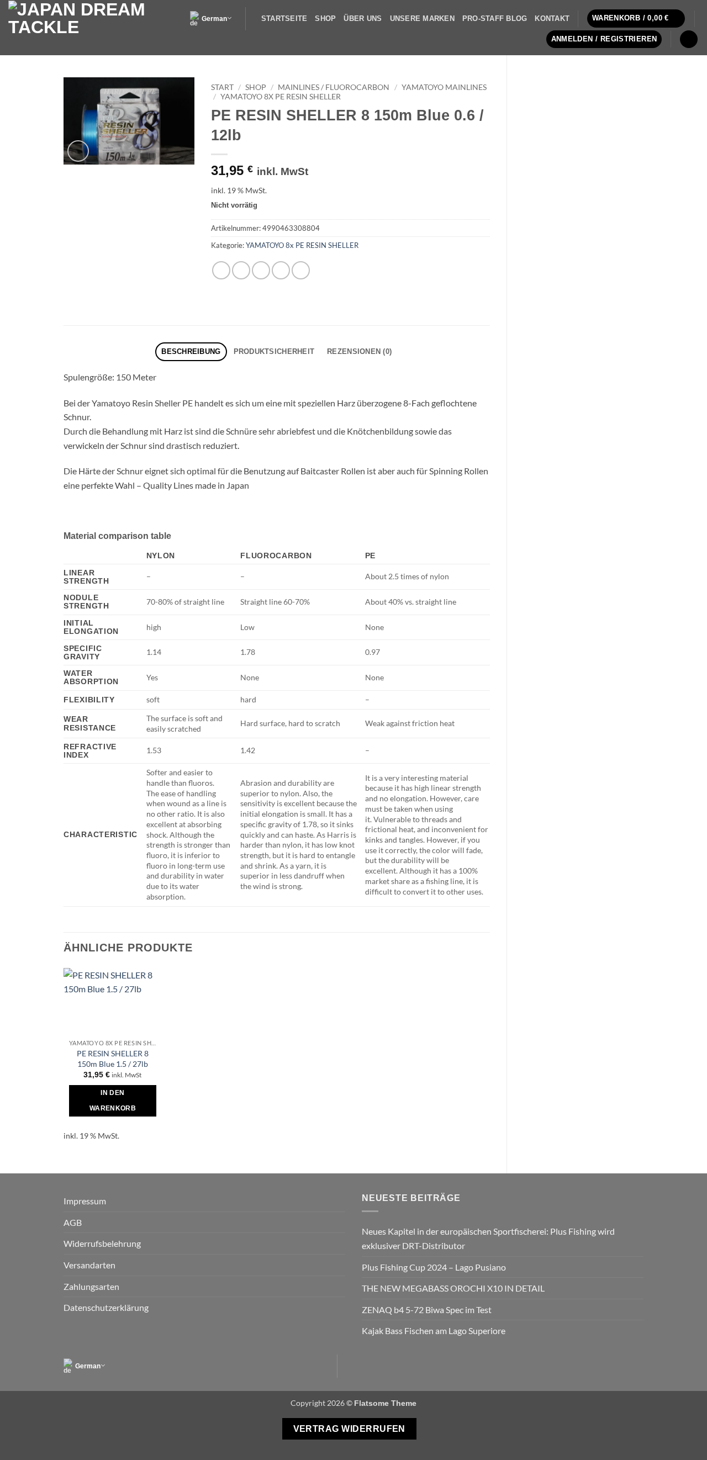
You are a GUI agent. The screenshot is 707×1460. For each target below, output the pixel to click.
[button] (636, 18)
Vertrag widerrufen (349, 1428)
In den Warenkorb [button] (112, 1100)
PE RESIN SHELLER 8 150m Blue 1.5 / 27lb (113, 1058)
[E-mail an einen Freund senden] (261, 270)
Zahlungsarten (91, 1286)
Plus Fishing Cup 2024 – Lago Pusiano (434, 1267)
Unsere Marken (422, 18)
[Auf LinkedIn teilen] (301, 270)
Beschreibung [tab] (190, 351)
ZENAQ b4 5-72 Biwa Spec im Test (427, 1309)
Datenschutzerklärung (106, 1307)
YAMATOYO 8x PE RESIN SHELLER (280, 96)
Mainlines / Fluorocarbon (333, 87)
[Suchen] (689, 39)
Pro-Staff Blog (494, 18)
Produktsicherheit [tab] (274, 351)
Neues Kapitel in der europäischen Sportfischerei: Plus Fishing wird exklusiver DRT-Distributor (488, 1238)
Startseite (284, 18)
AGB (73, 1222)
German (214, 19)
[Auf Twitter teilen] (241, 270)
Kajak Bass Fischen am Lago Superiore (433, 1330)
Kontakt (552, 18)
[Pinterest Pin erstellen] (281, 270)
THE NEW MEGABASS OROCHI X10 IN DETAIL (453, 1288)
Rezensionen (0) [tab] (359, 351)
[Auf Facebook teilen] (221, 270)
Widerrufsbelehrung (102, 1243)
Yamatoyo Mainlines (444, 87)
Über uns (363, 18)
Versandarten (89, 1265)
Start (222, 87)
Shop (325, 18)
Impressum (85, 1200)
